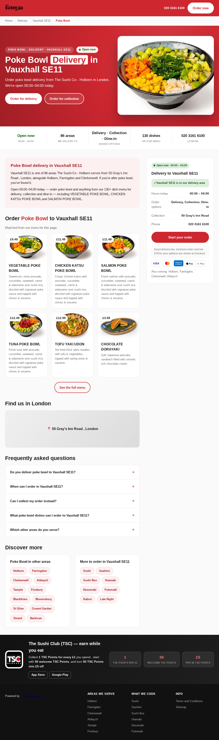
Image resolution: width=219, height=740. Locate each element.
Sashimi (104, 570)
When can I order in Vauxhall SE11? (36, 486)
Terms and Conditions (189, 701)
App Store (38, 674)
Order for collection (64, 98)
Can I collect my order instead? (33, 501)
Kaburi (87, 599)
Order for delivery (23, 98)
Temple (18, 589)
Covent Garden (42, 608)
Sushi (87, 570)
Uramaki (110, 580)
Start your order (180, 237)
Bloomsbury (44, 599)
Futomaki (111, 589)
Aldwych (42, 580)
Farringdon (39, 570)
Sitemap (181, 707)
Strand (17, 618)
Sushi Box (90, 580)
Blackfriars (20, 599)
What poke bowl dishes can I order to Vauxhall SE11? (49, 515)
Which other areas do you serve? (34, 530)
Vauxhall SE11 (42, 20)
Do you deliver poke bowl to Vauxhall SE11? (42, 472)
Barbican (36, 618)
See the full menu (72, 387)
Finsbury (37, 589)
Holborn (18, 570)
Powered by (12, 696)
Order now (201, 8)
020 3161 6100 (174, 8)
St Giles (18, 608)
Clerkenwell (21, 580)
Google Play (60, 674)
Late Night (107, 599)
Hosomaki (89, 589)
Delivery (23, 20)
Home (8, 20)
